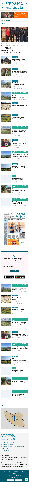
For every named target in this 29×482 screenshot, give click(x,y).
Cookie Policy (18, 480)
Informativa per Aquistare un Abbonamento (12, 446)
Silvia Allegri (24, 99)
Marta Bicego (17, 172)
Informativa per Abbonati (7, 444)
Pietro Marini (17, 122)
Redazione (24, 181)
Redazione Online (15, 43)
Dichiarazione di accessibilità (8, 442)
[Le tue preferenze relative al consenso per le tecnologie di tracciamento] (26, 479)
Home (2, 20)
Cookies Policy (5, 450)
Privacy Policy (4, 448)
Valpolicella (7, 20)
